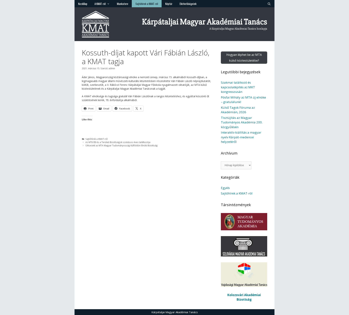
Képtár (168, 4)
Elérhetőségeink (188, 4)
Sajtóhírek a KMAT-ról (146, 4)
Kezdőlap (82, 4)
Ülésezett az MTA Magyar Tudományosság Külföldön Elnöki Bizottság (121, 145)
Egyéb (225, 188)
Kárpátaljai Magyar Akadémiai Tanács (204, 22)
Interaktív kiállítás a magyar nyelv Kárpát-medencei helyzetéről (241, 137)
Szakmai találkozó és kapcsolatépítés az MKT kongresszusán (238, 87)
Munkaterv (122, 4)
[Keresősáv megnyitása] (269, 3)
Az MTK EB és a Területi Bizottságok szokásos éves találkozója (117, 142)
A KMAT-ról (100, 4)
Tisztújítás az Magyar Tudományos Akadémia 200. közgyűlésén (241, 122)
